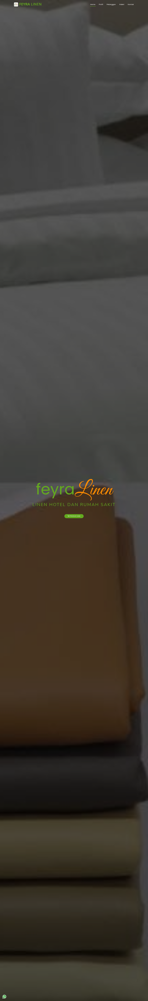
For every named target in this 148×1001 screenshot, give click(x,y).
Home (92, 4)
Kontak (131, 4)
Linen (30, 4)
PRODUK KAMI (74, 516)
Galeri (121, 4)
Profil (101, 4)
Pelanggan (111, 4)
